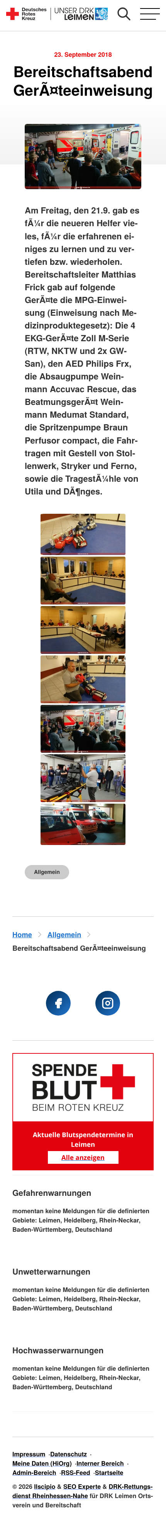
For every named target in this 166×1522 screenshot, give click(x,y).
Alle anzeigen (83, 1157)
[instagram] (107, 1003)
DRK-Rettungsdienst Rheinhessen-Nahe (82, 1491)
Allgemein (47, 872)
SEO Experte (82, 1486)
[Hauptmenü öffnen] (150, 14)
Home (22, 934)
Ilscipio (44, 1486)
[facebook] (58, 1003)
